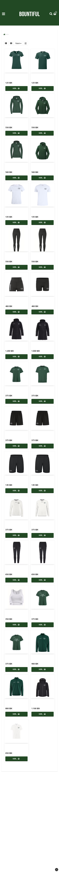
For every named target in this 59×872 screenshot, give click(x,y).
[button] (55, 14)
